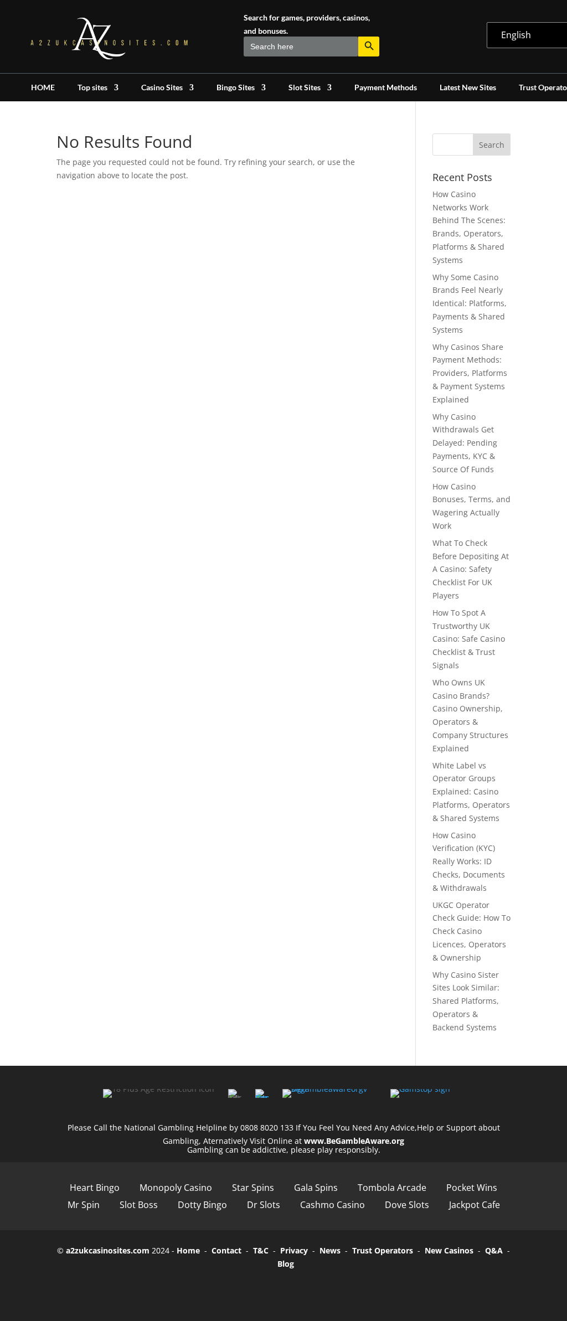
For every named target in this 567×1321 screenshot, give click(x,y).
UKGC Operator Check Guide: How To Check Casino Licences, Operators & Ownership (471, 931)
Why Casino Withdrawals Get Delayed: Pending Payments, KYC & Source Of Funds (464, 442)
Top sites (92, 88)
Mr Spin (84, 1205)
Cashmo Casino (332, 1205)
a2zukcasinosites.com (108, 1250)
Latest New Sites (468, 88)
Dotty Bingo (202, 1205)
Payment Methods (385, 88)
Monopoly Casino (176, 1187)
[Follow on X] (268, 1289)
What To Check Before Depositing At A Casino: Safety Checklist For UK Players (470, 569)
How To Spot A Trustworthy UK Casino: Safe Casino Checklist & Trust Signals (468, 638)
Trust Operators (382, 1250)
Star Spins (253, 1187)
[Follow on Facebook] (237, 1289)
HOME (43, 88)
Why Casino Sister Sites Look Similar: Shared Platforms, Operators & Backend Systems (465, 1001)
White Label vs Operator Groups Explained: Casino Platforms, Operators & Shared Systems (471, 791)
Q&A (494, 1250)
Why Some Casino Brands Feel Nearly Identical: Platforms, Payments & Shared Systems (469, 303)
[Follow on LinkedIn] (330, 1289)
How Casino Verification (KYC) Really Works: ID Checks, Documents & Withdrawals (468, 861)
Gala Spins (316, 1187)
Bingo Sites (236, 88)
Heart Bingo (95, 1187)
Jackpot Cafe (474, 1205)
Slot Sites (304, 88)
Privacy (294, 1250)
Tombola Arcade (392, 1187)
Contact (226, 1250)
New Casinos (449, 1250)
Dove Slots (407, 1205)
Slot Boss (139, 1205)
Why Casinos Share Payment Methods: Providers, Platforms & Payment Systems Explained (469, 373)
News (330, 1250)
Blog (285, 1263)
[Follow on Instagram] (299, 1289)
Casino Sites (162, 88)
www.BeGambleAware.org (354, 1141)
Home (188, 1250)
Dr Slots (263, 1205)
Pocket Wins (471, 1187)
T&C (261, 1250)
